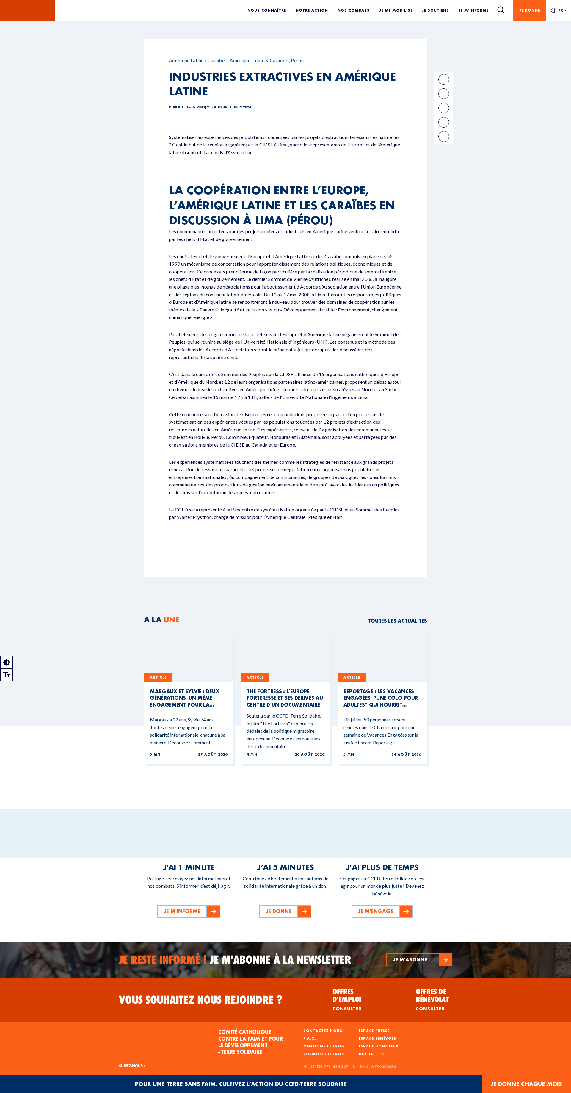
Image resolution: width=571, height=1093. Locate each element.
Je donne (529, 10)
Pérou (297, 60)
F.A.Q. (309, 1038)
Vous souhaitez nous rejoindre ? (201, 1000)
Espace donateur (379, 1046)
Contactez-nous (322, 1031)
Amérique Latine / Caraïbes (198, 60)
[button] (419, 959)
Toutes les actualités (397, 621)
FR (561, 10)
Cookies (334, 1054)
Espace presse (374, 1031)
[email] (443, 108)
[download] (443, 136)
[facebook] (443, 79)
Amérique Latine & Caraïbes (259, 60)
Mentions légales (323, 1046)
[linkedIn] (443, 93)
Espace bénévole (377, 1038)
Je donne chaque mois (526, 1084)
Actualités (371, 1054)
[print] (443, 122)
